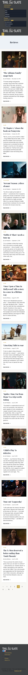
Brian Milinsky (8, 297)
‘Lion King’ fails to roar (13, 345)
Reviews (7, 656)
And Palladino (8, 78)
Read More (7, 101)
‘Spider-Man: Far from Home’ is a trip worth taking (13, 397)
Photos (6, 18)
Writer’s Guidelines (9, 23)
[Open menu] (3, 34)
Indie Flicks (7, 16)
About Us (7, 660)
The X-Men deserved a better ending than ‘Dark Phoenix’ (13, 553)
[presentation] (14, 59)
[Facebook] (2, 651)
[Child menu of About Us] (12, 20)
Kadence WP (17, 671)
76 (8, 589)
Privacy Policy (8, 25)
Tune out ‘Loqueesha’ (12, 501)
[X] (3, 651)
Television (7, 14)
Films (6, 10)
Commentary (7, 5)
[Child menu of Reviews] (12, 9)
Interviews (7, 7)
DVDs (6, 12)
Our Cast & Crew (8, 22)
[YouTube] (5, 651)
